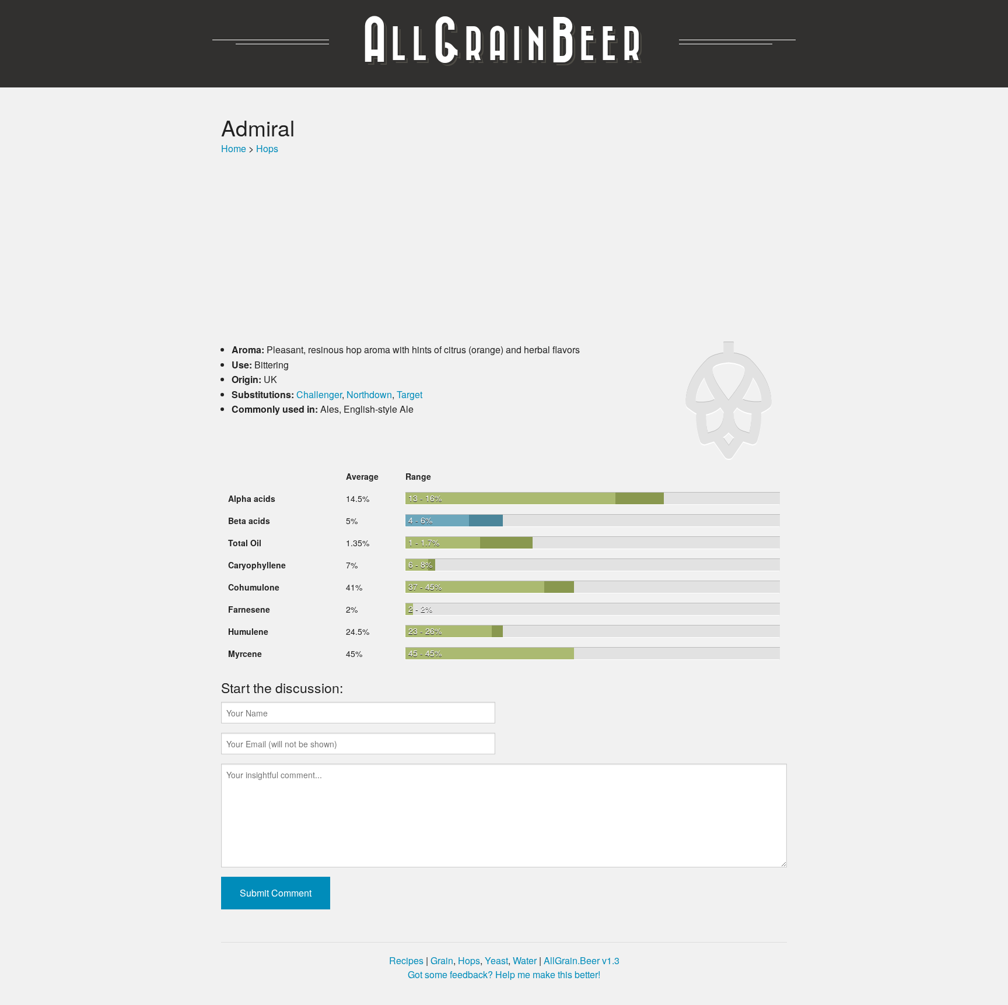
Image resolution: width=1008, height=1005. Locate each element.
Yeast (496, 960)
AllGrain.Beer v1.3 (582, 960)
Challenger (319, 394)
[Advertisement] (504, 249)
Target (409, 394)
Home (233, 148)
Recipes (406, 960)
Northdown (369, 394)
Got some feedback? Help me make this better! (504, 974)
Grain (441, 960)
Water (525, 960)
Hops (267, 148)
